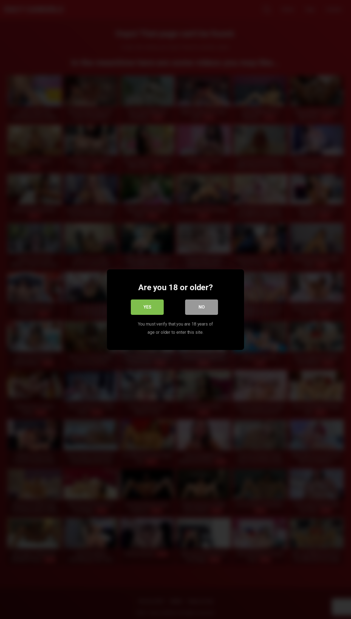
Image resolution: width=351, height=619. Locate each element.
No (202, 306)
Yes (147, 306)
